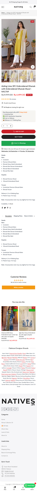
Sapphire (13, 380)
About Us (4, 435)
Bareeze (25, 357)
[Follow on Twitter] (6, 409)
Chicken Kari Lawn (20, 359)
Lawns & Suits (5, 432)
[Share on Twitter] (5, 208)
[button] (5, 99)
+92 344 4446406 (9, 476)
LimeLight (9, 368)
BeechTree (15, 357)
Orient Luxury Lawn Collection (8, 374)
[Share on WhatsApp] (10, 208)
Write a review (18, 287)
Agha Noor (4, 357)
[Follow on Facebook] (3, 409)
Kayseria (28, 366)
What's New (4, 429)
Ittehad (29, 363)
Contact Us (4, 456)
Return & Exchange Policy (8, 452)
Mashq (23, 368)
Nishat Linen (26, 372)
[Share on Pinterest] (7, 208)
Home (3, 12)
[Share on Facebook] (2, 208)
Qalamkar (32, 372)
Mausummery (30, 370)
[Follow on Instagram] (9, 409)
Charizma (6, 359)
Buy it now (18, 137)
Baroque (10, 357)
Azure (24, 353)
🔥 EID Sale (4, 426)
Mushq (33, 368)
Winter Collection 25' (7, 422)
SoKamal (8, 380)
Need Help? (31, 485)
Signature (14, 378)
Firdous (23, 361)
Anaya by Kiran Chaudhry (16, 353)
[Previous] (2, 44)
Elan (32, 359)
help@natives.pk (9, 471)
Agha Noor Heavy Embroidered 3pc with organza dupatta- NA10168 (27, 334)
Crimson (33, 357)
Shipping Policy (18, 216)
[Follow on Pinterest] (16, 409)
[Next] (34, 44)
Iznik (21, 363)
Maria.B (5, 370)
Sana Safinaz (26, 378)
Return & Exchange (29, 216)
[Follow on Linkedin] (13, 409)
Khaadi (20, 366)
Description (8, 216)
